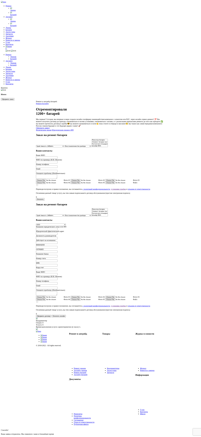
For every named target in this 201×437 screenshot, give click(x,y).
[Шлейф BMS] (100, 146)
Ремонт (8, 6)
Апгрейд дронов (80, 370)
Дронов (13, 57)
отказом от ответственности (139, 189)
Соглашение (79, 420)
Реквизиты (78, 414)
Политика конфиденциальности (82, 417)
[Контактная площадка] (100, 144)
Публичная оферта (81, 424)
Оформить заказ (7, 99)
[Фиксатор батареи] (100, 140)
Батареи (9, 30)
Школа (142, 414)
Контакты (9, 44)
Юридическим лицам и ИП (63, 130)
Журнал (9, 38)
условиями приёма (118, 189)
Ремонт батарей (80, 373)
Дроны (13, 10)
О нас (8, 42)
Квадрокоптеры (113, 368)
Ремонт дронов (80, 368)
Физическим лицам (43, 130)
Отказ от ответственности (84, 422)
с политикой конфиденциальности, (97, 189)
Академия (9, 36)
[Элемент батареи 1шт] (100, 142)
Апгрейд (9, 17)
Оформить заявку (43, 128)
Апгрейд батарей (80, 375)
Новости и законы (13, 40)
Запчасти (9, 34)
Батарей (13, 15)
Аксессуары (10, 32)
